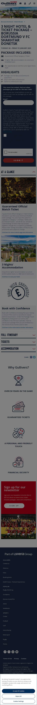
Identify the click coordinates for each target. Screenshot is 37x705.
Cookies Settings (18, 701)
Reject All (19, 696)
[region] (18, 689)
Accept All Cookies (18, 691)
